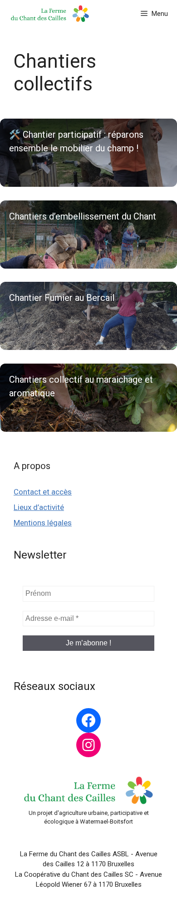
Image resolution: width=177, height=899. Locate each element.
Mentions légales (43, 522)
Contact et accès (43, 491)
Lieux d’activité (39, 507)
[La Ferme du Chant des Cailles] (50, 13)
